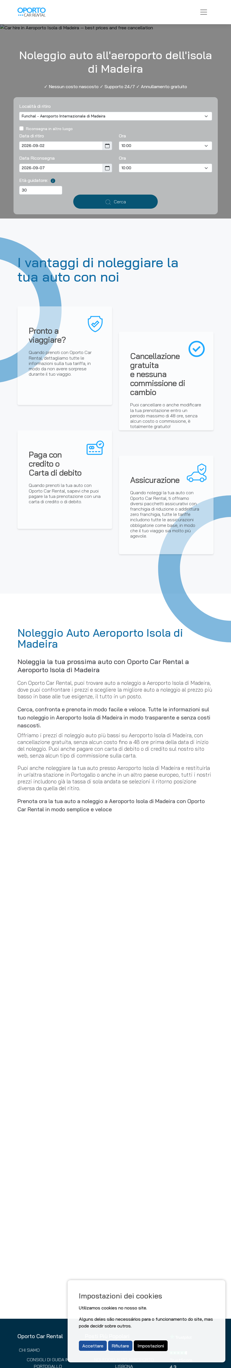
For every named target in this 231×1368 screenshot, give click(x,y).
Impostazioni (150, 1346)
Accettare (92, 1346)
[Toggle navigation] (204, 12)
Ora (122, 136)
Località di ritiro (35, 106)
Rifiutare (120, 1346)
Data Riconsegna (37, 158)
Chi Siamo (29, 1350)
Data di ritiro (31, 136)
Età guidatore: (33, 180)
